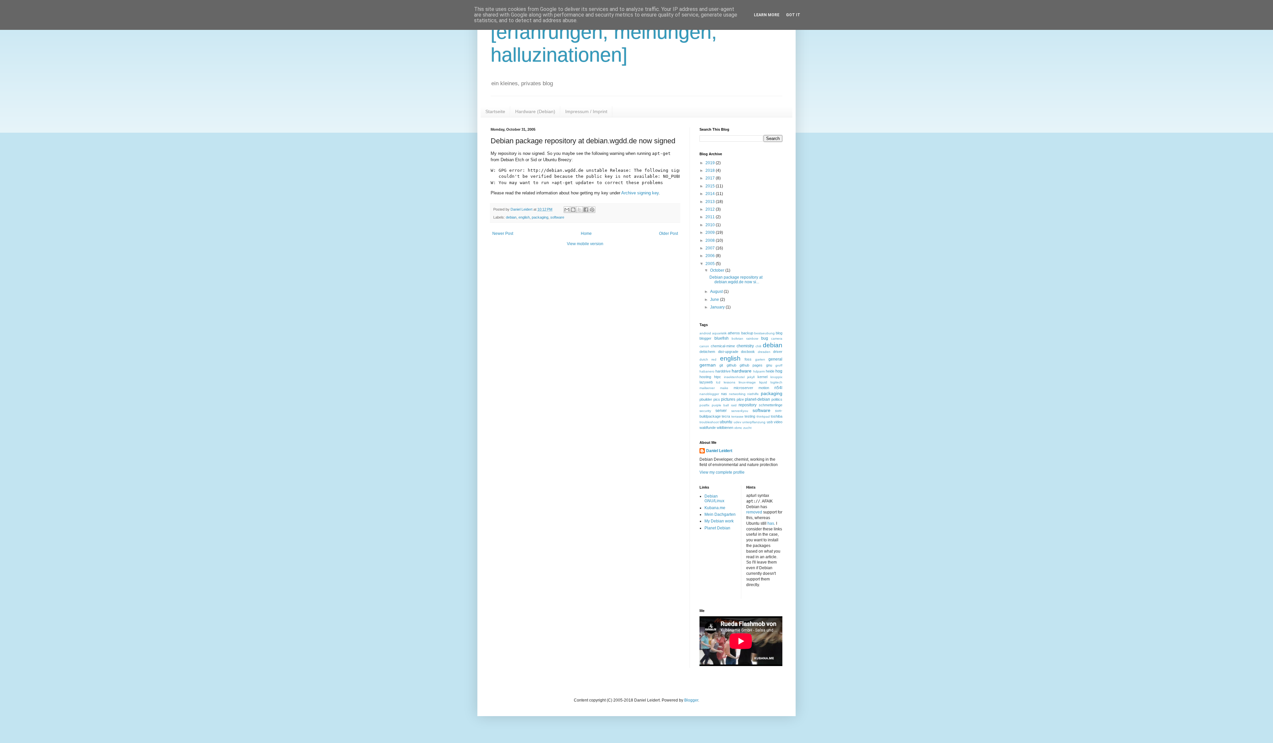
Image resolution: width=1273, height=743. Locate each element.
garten (760, 359)
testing (750, 416)
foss (748, 359)
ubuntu (726, 422)
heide (770, 371)
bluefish (721, 338)
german (707, 365)
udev (737, 422)
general (775, 359)
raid (734, 405)
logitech (776, 382)
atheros (734, 333)
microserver (743, 388)
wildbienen (725, 428)
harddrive (723, 371)
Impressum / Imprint (586, 111)
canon (704, 346)
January (718, 307)
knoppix (776, 377)
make (724, 388)
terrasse (737, 416)
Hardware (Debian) (535, 111)
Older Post (668, 233)
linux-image (747, 382)
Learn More (766, 15)
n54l (778, 387)
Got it (793, 15)
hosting (705, 377)
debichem (707, 352)
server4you (739, 411)
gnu (769, 365)
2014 (710, 193)
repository (748, 405)
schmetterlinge (770, 405)
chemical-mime (723, 346)
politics (776, 399)
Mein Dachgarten (720, 514)
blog (779, 333)
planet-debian (757, 399)
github (731, 365)
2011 (710, 217)
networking (737, 394)
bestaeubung (764, 333)
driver (777, 352)
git (721, 365)
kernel (762, 377)
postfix (704, 405)
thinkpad (763, 416)
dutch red (707, 359)
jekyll (751, 377)
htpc (717, 377)
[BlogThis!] (573, 209)
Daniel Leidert (719, 450)
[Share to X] (579, 209)
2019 (710, 163)
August (717, 291)
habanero (706, 371)
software (557, 217)
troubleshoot (709, 422)
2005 (710, 263)
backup (747, 333)
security (705, 411)
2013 (710, 201)
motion (763, 388)
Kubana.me (714, 508)
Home (586, 233)
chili (758, 346)
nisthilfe (753, 394)
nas (724, 394)
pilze (740, 399)
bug (764, 338)
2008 (710, 240)
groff (778, 365)
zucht (747, 428)
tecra (726, 416)
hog (778, 371)
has (770, 523)
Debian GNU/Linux (714, 498)
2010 (710, 225)
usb (770, 422)
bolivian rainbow (745, 338)
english (524, 217)
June (715, 299)
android (705, 333)
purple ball (720, 405)
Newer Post (502, 233)
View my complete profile (722, 472)
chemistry (745, 346)
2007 (710, 248)
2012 (710, 209)
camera (776, 338)
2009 (710, 232)
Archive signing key (640, 192)
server (721, 410)
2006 (710, 255)
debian (511, 217)
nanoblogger (709, 394)
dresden (764, 352)
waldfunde (707, 428)
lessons (729, 382)
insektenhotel (734, 377)
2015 (710, 186)
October (717, 270)
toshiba (776, 416)
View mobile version (585, 243)
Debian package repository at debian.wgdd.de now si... (735, 279)
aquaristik (719, 333)
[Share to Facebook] (585, 209)
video (778, 422)
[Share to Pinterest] (592, 209)
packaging (540, 217)
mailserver (707, 388)
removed (754, 512)
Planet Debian (717, 528)
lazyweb (706, 382)
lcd (718, 382)
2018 (710, 170)
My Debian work (719, 521)
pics (716, 399)
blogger (705, 338)
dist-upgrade (728, 352)
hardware (742, 370)
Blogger (691, 700)
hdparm (759, 371)
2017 (710, 178)
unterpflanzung (753, 422)
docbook (748, 352)
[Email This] (567, 209)
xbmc (738, 428)
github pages (751, 365)
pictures (728, 399)
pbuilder (705, 399)
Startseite (495, 111)
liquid (763, 382)
